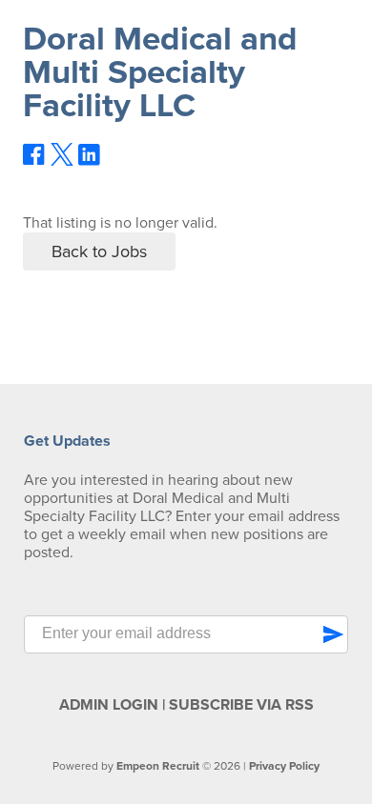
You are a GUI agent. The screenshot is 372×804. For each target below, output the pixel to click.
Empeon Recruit (157, 766)
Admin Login (108, 704)
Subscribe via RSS (241, 704)
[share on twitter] (62, 161)
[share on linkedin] (89, 161)
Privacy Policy (284, 766)
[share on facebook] (34, 161)
